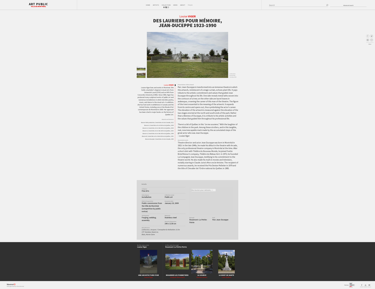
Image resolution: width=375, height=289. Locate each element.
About (182, 5)
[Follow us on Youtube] (365, 285)
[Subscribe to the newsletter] (369, 285)
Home (148, 5)
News (175, 5)
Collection (166, 5)
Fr (190, 5)
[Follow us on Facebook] (361, 285)
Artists (156, 5)
